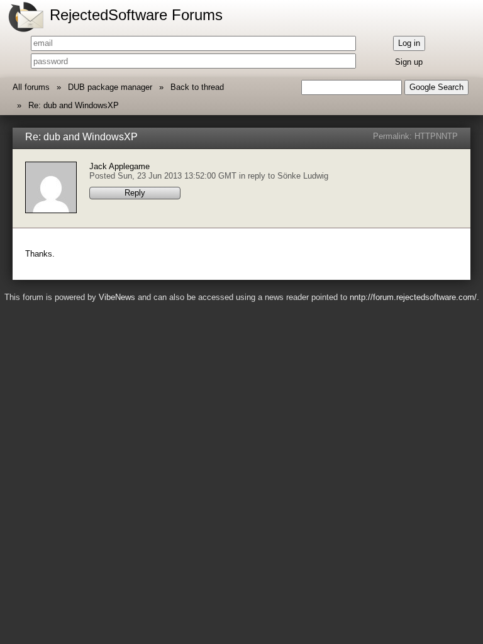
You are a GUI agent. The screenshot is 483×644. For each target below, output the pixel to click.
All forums (31, 87)
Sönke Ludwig (302, 175)
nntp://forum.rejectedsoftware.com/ (413, 297)
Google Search (436, 87)
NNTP (447, 136)
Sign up (409, 62)
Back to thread (197, 87)
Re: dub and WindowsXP (73, 105)
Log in (409, 43)
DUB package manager (110, 87)
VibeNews (117, 297)
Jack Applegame (119, 166)
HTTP (425, 136)
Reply (135, 192)
